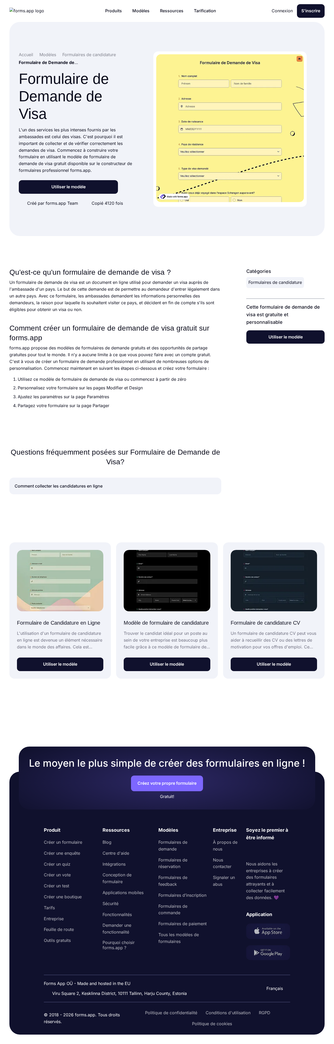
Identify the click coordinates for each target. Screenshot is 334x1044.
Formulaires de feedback (172, 881)
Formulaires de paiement (182, 923)
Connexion (282, 10)
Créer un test (56, 885)
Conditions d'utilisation (228, 1012)
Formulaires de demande (172, 846)
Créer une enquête (62, 853)
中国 (272, 974)
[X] (273, 851)
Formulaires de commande (172, 910)
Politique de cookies (212, 1023)
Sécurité (110, 903)
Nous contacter (222, 863)
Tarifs (49, 907)
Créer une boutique (63, 896)
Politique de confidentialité (171, 1012)
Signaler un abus (224, 881)
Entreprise (54, 918)
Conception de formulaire (117, 878)
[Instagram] (262, 851)
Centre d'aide (116, 853)
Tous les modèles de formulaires (178, 938)
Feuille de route (59, 929)
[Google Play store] (268, 953)
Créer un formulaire (63, 842)
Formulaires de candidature (275, 282)
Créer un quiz (57, 864)
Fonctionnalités (117, 914)
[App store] (268, 932)
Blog (107, 842)
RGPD (264, 1012)
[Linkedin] (250, 851)
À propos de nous (225, 846)
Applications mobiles (123, 892)
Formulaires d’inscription (182, 895)
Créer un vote (57, 874)
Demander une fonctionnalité (117, 929)
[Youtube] (285, 851)
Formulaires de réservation (172, 863)
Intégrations (114, 864)
